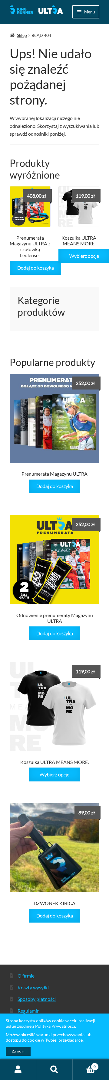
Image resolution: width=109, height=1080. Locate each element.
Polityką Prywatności (55, 1026)
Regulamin (29, 1011)
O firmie (26, 975)
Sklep (22, 35)
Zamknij (18, 1051)
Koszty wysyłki (33, 987)
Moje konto (18, 1069)
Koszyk (84, 1064)
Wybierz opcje (54, 774)
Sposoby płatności (37, 999)
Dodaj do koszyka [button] (35, 267)
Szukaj (54, 1069)
